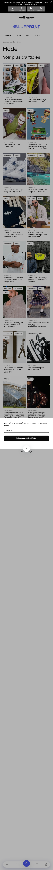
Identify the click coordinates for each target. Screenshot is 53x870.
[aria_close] (26, 448)
